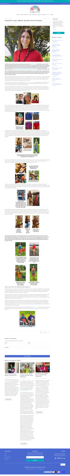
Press (6, 453)
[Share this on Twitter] (40, 332)
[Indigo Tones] (35, 9)
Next (48, 18)
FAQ (5, 455)
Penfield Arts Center (24, 390)
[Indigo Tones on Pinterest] (61, 458)
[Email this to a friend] (48, 332)
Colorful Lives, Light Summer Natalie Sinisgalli (57, 84)
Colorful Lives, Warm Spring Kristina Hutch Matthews (26, 375)
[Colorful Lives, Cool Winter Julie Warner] (12, 367)
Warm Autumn (33, 64)
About (51, 14)
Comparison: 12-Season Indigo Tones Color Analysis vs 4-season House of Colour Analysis (57, 73)
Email (29, 342)
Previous (45, 18)
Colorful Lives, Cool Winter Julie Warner (57, 41)
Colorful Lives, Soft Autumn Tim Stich (57, 64)
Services (34, 14)
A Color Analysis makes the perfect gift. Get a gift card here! (35, 1)
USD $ (62, 464)
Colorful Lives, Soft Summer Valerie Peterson (57, 68)
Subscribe (58, 32)
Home (18, 14)
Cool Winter (36, 307)
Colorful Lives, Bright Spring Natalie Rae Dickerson (42, 375)
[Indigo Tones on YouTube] (4, 3)
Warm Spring (26, 409)
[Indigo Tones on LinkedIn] (9, 3)
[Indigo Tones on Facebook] (2, 3)
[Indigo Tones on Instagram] (7, 3)
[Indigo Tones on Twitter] (1, 3)
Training (44, 14)
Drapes (39, 14)
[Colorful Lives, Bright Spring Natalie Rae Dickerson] (43, 367)
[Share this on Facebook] (43, 332)
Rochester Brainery (29, 82)
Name (6, 342)
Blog (48, 14)
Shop (30, 14)
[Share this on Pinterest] (46, 332)
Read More (8, 399)
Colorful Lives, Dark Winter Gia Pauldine (57, 60)
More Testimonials (8, 457)
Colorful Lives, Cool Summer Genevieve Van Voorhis (56, 79)
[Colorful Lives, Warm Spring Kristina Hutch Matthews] (27, 367)
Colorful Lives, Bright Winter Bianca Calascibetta (57, 55)
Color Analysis (24, 14)
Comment (7, 347)
